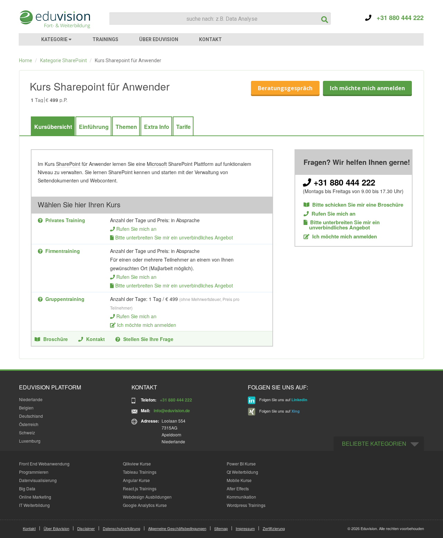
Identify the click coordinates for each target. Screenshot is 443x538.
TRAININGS (105, 39)
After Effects (238, 488)
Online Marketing (35, 497)
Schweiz (27, 432)
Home (25, 60)
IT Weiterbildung (34, 505)
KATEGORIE (55, 39)
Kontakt (95, 339)
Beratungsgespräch (285, 88)
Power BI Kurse (241, 463)
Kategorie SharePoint (63, 60)
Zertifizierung (274, 528)
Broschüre (55, 339)
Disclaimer (86, 528)
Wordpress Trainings (246, 505)
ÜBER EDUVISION (158, 39)
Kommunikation (241, 497)
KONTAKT (210, 39)
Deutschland (31, 416)
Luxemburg (29, 441)
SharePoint (68, 163)
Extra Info (156, 127)
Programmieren (33, 472)
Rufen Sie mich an (136, 228)
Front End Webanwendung (44, 463)
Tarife (183, 127)
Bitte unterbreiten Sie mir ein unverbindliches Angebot (174, 237)
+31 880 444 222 (397, 17)
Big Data (27, 488)
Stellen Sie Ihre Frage (148, 339)
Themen (126, 127)
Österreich (28, 424)
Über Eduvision (56, 528)
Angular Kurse (136, 480)
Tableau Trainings (139, 472)
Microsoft (157, 163)
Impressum (245, 528)
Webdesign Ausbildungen (147, 497)
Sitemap (221, 528)
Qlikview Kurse (137, 463)
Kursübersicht (53, 127)
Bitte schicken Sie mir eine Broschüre (357, 204)
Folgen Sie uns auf (282, 400)
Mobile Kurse (239, 480)
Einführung (94, 127)
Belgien (26, 407)
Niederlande (31, 399)
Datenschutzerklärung (121, 528)
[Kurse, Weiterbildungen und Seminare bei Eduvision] (54, 19)
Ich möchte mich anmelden (367, 88)
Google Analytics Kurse (145, 505)
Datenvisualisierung (38, 480)
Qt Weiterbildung (242, 472)
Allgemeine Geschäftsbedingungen (177, 528)
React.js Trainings (139, 488)
